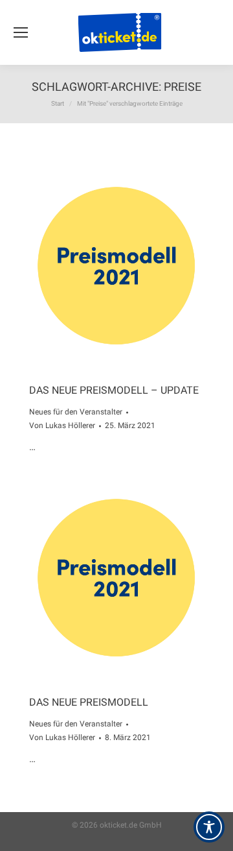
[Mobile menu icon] (20, 32)
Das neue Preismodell (88, 702)
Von (62, 425)
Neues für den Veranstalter (75, 411)
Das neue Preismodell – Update (114, 390)
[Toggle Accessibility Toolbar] (209, 827)
